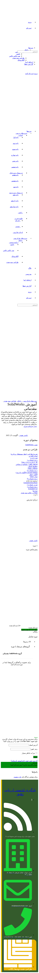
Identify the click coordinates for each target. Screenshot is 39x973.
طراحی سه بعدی (9, 401)
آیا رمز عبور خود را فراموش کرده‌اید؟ (24, 761)
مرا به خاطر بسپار (28, 753)
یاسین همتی (33, 540)
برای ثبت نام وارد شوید (29, 630)
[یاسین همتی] (21, 535)
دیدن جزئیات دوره (30, 426)
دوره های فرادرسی (30, 401)
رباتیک (19, 401)
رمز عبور (34, 749)
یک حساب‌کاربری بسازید (28, 767)
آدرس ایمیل (33, 745)
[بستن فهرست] (37, 127)
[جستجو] (37, 54)
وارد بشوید (17, 777)
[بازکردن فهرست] (37, 43)
